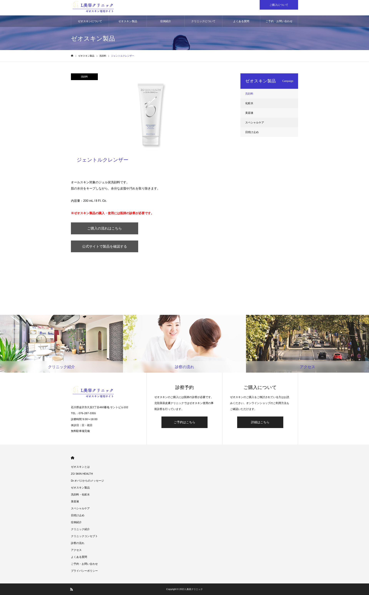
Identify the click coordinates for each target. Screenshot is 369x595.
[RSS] (71, 589)
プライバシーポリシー (84, 570)
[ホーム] (72, 55)
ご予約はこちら (184, 422)
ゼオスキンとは (80, 466)
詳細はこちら (260, 422)
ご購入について (278, 4)
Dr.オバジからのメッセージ (87, 480)
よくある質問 (241, 21)
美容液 (249, 112)
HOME (72, 457)
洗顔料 (84, 76)
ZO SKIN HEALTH (82, 473)
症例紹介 (165, 21)
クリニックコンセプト (84, 536)
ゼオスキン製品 (127, 21)
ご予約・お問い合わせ (279, 21)
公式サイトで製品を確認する (104, 246)
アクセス (76, 549)
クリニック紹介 (80, 529)
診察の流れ (77, 543)
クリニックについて (203, 21)
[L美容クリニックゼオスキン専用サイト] (93, 7)
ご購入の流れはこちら (104, 228)
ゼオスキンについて (90, 21)
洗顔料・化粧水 (80, 494)
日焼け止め (252, 132)
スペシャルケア (254, 122)
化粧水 (249, 103)
